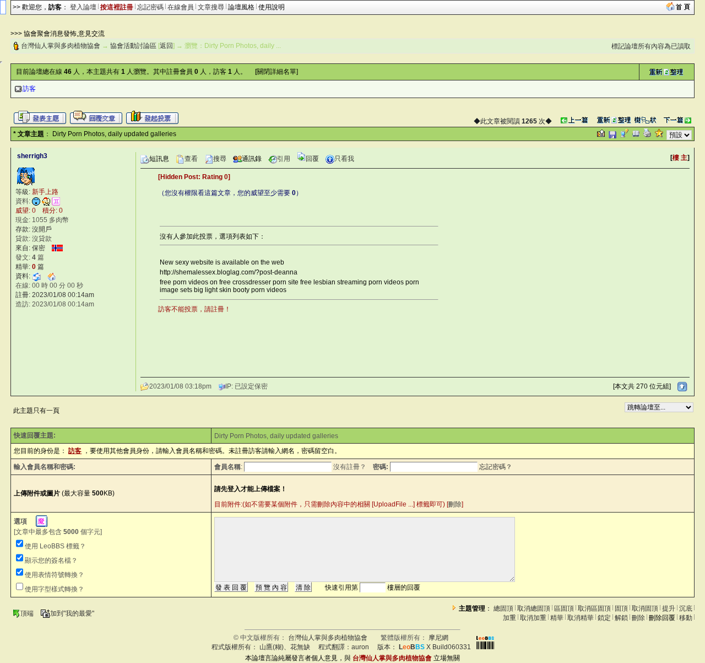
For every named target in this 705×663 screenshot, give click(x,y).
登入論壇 (83, 7)
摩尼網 (438, 638)
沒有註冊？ (349, 467)
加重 (509, 618)
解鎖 (621, 618)
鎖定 (604, 618)
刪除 (455, 504)
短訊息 (159, 159)
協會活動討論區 (133, 46)
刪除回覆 (662, 618)
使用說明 (271, 7)
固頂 (621, 608)
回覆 (312, 159)
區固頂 (564, 608)
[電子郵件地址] (36, 276)
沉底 (685, 608)
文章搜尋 (211, 7)
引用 (283, 159)
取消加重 (533, 618)
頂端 (27, 613)
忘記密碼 (150, 7)
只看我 (344, 159)
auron (360, 647)
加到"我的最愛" (72, 613)
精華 (556, 618)
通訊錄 (252, 159)
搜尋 (219, 159)
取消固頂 (645, 608)
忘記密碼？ (495, 467)
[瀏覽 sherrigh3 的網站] (51, 276)
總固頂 (503, 608)
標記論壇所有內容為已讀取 (651, 46)
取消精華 (580, 618)
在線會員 (180, 7)
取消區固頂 (594, 608)
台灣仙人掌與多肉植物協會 (60, 46)
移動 (685, 618)
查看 (191, 159)
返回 (166, 46)
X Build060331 (435, 647)
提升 (668, 608)
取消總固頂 (533, 608)
